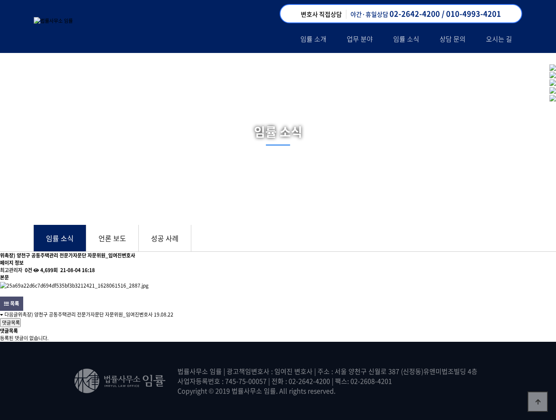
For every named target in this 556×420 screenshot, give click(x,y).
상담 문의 (453, 39)
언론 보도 (112, 238)
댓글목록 (10, 322)
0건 (28, 270)
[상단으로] (538, 401)
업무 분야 (360, 39)
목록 (14, 303)
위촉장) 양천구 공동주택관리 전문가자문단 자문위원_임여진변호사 (85, 314)
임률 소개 (313, 39)
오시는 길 (499, 39)
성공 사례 (165, 238)
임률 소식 (406, 39)
